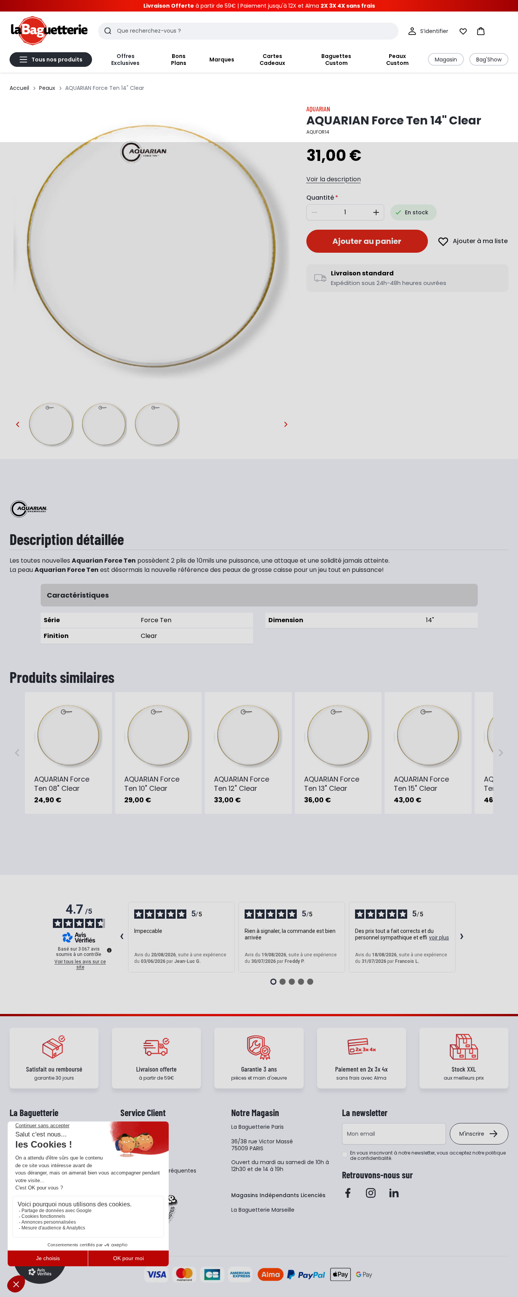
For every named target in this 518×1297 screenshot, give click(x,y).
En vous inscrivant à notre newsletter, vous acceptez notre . (428, 1155)
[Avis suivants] (462, 937)
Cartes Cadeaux (272, 59)
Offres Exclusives (125, 59)
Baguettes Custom (336, 59)
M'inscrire (471, 1134)
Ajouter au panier (366, 241)
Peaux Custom (397, 59)
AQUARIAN (318, 108)
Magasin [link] (446, 59)
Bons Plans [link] (178, 59)
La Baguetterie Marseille (262, 1210)
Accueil (19, 88)
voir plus (439, 937)
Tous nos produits (56, 59)
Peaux (47, 88)
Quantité (320, 197)
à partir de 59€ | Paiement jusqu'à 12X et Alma (259, 6)
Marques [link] (221, 59)
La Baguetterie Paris (257, 1127)
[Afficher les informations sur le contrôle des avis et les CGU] (109, 950)
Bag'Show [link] (489, 59)
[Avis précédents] (122, 937)
